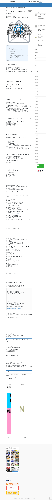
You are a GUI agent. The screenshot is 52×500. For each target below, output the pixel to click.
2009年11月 (36, 153)
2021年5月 (36, 98)
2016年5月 (36, 110)
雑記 (35, 58)
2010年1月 (36, 150)
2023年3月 (36, 85)
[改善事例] (9, 410)
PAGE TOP (50, 484)
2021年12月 (36, 94)
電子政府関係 (36, 52)
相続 (35, 61)
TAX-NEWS (36, 71)
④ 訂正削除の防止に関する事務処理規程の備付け (15, 56)
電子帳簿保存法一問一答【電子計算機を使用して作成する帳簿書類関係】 (14, 308)
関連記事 (8, 60)
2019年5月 (36, 101)
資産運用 (36, 59)
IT (35, 62)
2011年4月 (36, 131)
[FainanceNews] (22, 410)
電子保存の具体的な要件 (12, 51)
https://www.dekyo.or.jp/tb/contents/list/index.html (12, 213)
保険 (35, 55)
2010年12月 (36, 134)
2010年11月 (36, 135)
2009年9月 (36, 156)
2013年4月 (36, 119)
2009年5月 (36, 162)
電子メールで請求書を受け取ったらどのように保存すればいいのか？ (17, 49)
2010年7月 (36, 141)
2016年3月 (36, 113)
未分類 (36, 49)
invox (10, 191)
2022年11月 (36, 88)
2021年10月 (36, 95)
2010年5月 (36, 144)
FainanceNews (37, 68)
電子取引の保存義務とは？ (12, 47)
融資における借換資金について (41, 36)
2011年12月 (36, 125)
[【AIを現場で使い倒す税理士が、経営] (13, 460)
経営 (35, 65)
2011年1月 (36, 132)
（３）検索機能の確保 (13, 53)
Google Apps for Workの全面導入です (13, 377)
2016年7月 (36, 107)
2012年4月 (36, 122)
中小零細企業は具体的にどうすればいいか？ (13, 57)
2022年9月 (36, 91)
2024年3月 (36, 79)
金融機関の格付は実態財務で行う (41, 29)
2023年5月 (36, 82)
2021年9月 (36, 97)
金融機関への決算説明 (40, 40)
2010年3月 (36, 147)
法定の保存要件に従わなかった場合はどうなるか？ (14, 59)
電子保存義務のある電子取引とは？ (12, 48)
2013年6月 (36, 116)
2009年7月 (36, 159)
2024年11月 (36, 76)
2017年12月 (36, 104)
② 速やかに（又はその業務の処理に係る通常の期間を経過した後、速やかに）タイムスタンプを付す (19, 55)
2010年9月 (36, 138)
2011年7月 (36, 128)
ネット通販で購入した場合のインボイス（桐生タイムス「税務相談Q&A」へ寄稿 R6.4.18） (41, 15)
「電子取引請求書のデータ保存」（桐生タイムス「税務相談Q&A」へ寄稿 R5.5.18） (41, 26)
